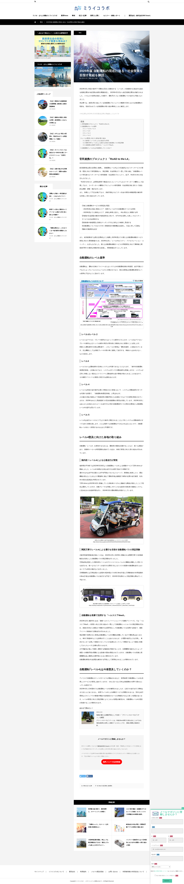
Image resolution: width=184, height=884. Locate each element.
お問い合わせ (113, 871)
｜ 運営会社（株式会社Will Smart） (137, 15)
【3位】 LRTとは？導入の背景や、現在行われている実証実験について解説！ (58, 136)
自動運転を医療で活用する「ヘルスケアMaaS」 (99, 145)
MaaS (100, 785)
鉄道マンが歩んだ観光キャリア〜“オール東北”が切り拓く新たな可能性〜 (58, 212)
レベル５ (88, 135)
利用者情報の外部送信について (133, 871)
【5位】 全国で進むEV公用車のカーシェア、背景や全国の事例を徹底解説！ (58, 171)
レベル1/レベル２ (90, 128)
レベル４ (88, 133)
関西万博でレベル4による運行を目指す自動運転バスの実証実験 (104, 143)
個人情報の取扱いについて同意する (167, 875)
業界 (154, 863)
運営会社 (72, 871)
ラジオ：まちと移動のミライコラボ (45, 15)
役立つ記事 (83, 15)
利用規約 (83, 871)
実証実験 (104, 785)
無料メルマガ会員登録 (111, 762)
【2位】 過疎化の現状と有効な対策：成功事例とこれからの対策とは (58, 120)
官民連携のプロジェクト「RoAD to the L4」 (96, 124)
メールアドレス (157, 845)
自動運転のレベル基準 (89, 126)
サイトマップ (39, 871)
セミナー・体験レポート (111, 15)
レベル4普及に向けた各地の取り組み (94, 138)
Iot (97, 785)
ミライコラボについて (56, 871)
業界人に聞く (95, 15)
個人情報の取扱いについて (161, 871)
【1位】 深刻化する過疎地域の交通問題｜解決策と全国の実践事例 (58, 103)
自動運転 (110, 785)
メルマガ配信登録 (97, 871)
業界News (64, 15)
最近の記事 (43, 186)
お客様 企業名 (156, 817)
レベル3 (87, 131)
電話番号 (155, 854)
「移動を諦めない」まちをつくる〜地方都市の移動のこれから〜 (58, 230)
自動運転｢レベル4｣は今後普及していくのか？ (97, 148)
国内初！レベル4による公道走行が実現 (97, 140)
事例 (73, 15)
